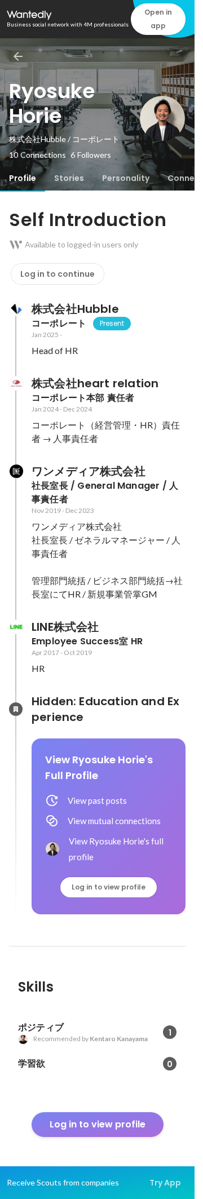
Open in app (158, 18)
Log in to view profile (108, 887)
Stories (69, 178)
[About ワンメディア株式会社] (16, 471)
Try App (165, 1182)
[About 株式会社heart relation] (16, 383)
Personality (125, 178)
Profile (22, 178)
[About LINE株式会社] (16, 627)
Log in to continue (57, 274)
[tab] (22, 178)
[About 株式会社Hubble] (16, 309)
